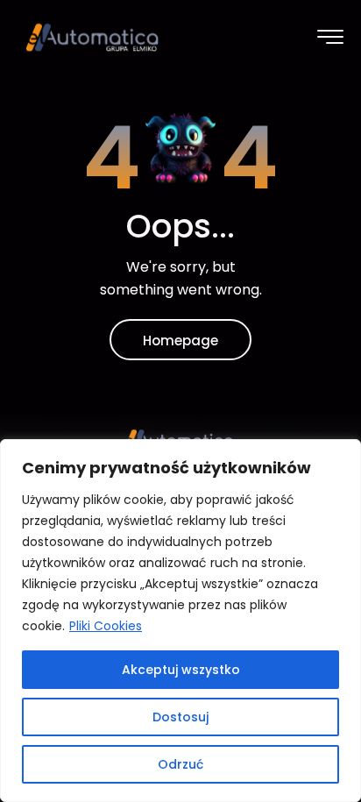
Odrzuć (180, 764)
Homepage (180, 340)
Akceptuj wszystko (181, 669)
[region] (180, 620)
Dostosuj (180, 717)
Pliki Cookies (105, 626)
